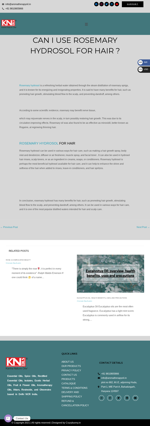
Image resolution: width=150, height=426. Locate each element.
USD (143, 69)
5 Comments (9, 263)
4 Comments (80, 301)
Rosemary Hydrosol (38, 143)
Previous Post (9, 227)
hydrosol (29, 85)
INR (143, 62)
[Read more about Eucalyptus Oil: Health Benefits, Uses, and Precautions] (110, 274)
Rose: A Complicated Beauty (18, 260)
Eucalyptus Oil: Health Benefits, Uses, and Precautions (102, 298)
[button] (86, 24)
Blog (14, 263)
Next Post (143, 227)
